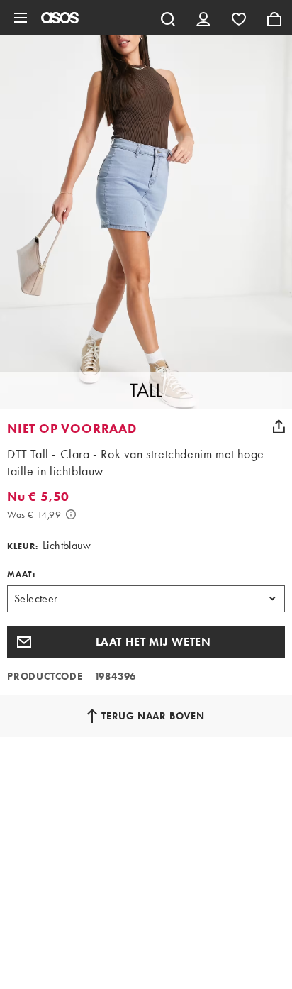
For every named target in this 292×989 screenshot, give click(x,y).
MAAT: (21, 574)
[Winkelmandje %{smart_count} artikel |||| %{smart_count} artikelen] (274, 17)
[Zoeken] (168, 17)
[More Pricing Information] (71, 514)
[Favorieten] (239, 17)
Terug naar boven (153, 715)
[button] (146, 642)
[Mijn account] (203, 17)
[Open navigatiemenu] (20, 17)
